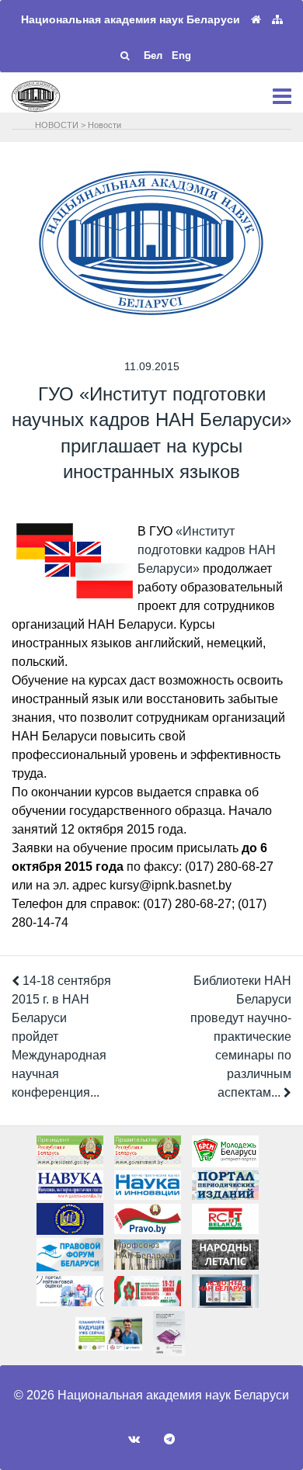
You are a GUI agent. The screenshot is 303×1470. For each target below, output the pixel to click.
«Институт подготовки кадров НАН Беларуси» (207, 550)
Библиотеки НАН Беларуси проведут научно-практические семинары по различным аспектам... (240, 1036)
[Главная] (256, 20)
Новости (104, 125)
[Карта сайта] (277, 20)
